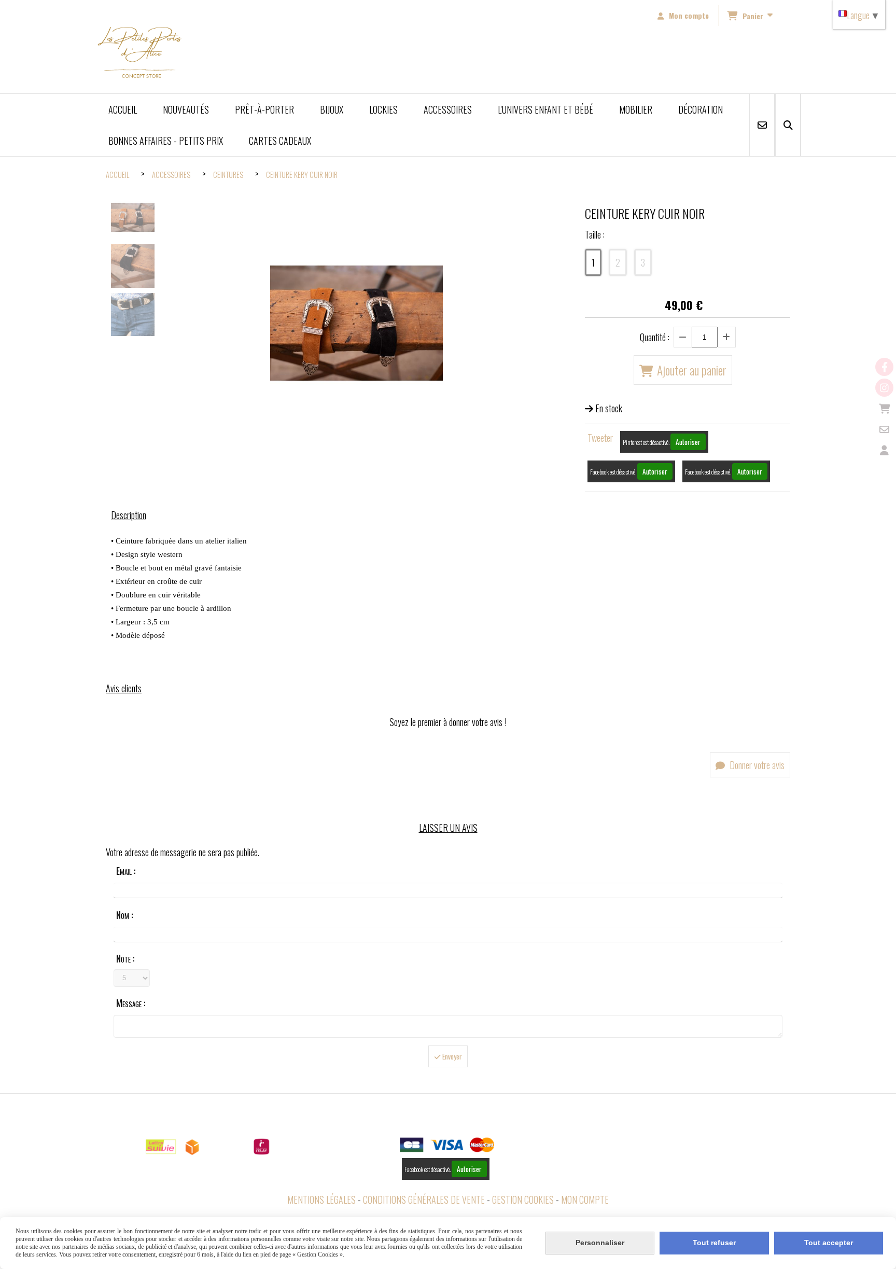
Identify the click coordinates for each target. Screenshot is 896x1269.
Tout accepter (828, 1242)
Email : (125, 870)
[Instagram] (884, 388)
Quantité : (654, 337)
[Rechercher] (788, 125)
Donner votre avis (756, 765)
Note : (125, 958)
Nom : (124, 915)
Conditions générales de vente (424, 1199)
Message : (130, 1003)
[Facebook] (884, 367)
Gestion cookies (523, 1199)
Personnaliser (600, 1242)
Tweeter (600, 437)
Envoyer (451, 1056)
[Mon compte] (884, 450)
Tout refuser (714, 1242)
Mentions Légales (321, 1199)
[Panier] (884, 408)
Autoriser (688, 442)
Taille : (595, 234)
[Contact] (884, 429)
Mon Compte (585, 1199)
